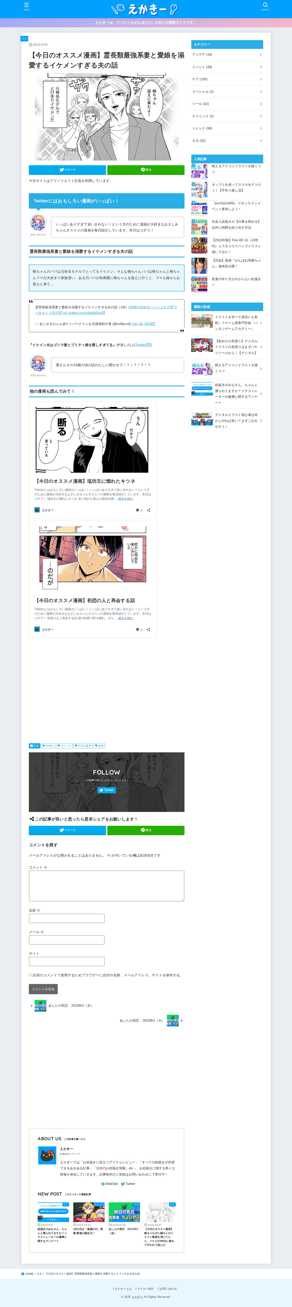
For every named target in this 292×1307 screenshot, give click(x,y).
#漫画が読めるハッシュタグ (149, 307)
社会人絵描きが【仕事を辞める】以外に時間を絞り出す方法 (236, 224)
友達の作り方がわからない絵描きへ (236, 282)
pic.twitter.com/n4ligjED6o (82, 313)
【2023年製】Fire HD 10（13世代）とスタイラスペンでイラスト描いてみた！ (236, 246)
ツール (200, 103)
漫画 (100, 745)
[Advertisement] (106, 686)
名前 (34, 910)
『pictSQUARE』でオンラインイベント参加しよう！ (236, 206)
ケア (199, 79)
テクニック (203, 116)
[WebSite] (109, 1184)
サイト (34, 953)
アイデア (202, 54)
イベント (202, 67)
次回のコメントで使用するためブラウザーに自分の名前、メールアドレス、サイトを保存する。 (107, 975)
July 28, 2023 (141, 324)
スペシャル (203, 91)
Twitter (140, 345)
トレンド (202, 128)
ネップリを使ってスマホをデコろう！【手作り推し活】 (236, 187)
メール (36, 932)
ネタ (24, 38)
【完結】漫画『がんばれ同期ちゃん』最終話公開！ (236, 263)
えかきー (137, 1296)
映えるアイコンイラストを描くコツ (236, 169)
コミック (66, 745)
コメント (38, 867)
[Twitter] (106, 790)
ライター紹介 (145, 1288)
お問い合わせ (168, 1288)
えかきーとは (123, 1288)
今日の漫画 (84, 745)
